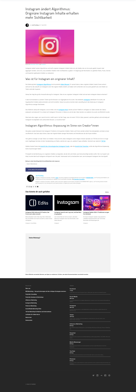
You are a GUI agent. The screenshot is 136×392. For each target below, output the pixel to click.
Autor (57, 177)
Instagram (87, 99)
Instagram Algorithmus (44, 84)
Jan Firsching (35, 25)
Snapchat (73, 333)
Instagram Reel (63, 109)
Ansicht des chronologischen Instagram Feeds (54, 146)
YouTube (72, 351)
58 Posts (71, 352)
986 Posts (72, 298)
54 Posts (71, 360)
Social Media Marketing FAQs (33, 308)
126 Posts (72, 316)
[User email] (37, 186)
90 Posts (71, 325)
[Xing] (35, 186)
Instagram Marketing (31, 303)
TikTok (103, 141)
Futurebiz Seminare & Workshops (34, 297)
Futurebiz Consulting (79, 179)
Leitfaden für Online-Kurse (33, 314)
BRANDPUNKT (90, 177)
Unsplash (43, 64)
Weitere (107, 192)
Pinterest (72, 359)
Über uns (28, 288)
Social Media (33, 223)
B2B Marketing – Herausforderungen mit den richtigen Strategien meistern (46, 291)
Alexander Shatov (34, 64)
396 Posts (72, 307)
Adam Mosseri (65, 84)
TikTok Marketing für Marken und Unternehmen (38, 311)
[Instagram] (29, 186)
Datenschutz (29, 320)
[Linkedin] (31, 186)
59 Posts (71, 343)
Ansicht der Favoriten (81, 146)
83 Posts (71, 334)
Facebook (73, 289)
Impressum (29, 317)
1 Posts (71, 290)
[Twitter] (33, 186)
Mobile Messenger (75, 342)
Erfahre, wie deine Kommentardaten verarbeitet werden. (73, 274)
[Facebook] (27, 186)
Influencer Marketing (31, 300)
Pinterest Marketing (31, 306)
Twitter (72, 315)
